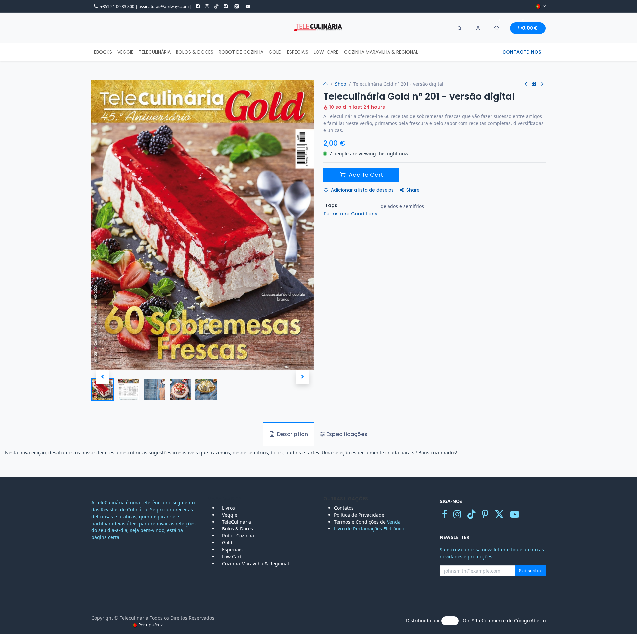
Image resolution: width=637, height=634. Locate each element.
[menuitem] (103, 52)
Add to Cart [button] (365, 175)
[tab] (344, 434)
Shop (340, 84)
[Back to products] (534, 84)
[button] (102, 377)
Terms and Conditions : (351, 213)
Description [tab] (292, 434)
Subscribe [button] (530, 570)
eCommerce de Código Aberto (512, 620)
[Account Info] (478, 28)
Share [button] (413, 190)
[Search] (459, 28)
